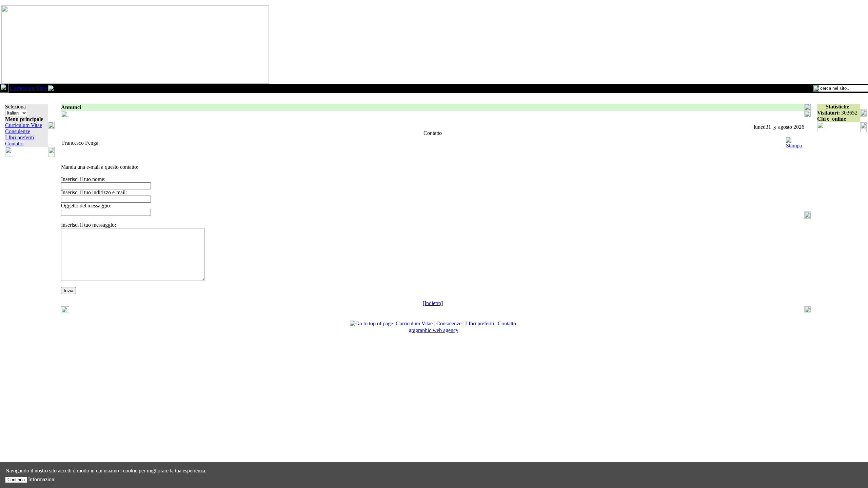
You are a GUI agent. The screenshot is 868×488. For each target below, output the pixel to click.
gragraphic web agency (433, 330)
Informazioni (42, 479)
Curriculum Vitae (28, 88)
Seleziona (15, 106)
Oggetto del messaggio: (86, 205)
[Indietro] (433, 303)
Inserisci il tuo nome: (83, 179)
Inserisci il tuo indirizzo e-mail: (94, 192)
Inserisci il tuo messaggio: (88, 225)
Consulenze (17, 131)
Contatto (14, 143)
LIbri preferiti (19, 137)
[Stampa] (794, 141)
